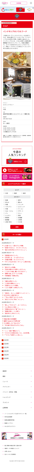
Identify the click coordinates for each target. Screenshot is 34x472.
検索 (17, 227)
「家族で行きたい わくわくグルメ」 (16, 248)
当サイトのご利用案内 (10, 454)
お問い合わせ (8, 451)
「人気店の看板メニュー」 (12, 283)
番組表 (5, 371)
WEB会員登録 (8, 417)
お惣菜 (20, 220)
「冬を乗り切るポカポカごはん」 (14, 325)
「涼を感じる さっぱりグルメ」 (14, 257)
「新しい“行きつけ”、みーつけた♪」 (16, 305)
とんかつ (7, 215)
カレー (20, 213)
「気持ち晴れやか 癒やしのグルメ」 (15, 269)
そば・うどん (9, 211)
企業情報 (5, 408)
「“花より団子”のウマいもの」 (13, 297)
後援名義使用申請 (9, 420)
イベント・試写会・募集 (10, 392)
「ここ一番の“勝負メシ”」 (12, 331)
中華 (6, 209)
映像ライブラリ (9, 423)
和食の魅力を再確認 (10, 319)
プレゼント (6, 402)
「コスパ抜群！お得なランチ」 (13, 287)
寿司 (19, 200)
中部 (6, 193)
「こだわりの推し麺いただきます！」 (16, 271)
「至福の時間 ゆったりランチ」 (14, 260)
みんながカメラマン (10, 426)
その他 (20, 222)
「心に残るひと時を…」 (11, 307)
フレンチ (20, 204)
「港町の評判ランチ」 (11, 281)
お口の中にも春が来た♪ (11, 295)
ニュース (5, 381)
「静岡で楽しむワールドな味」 (13, 273)
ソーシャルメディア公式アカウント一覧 (15, 413)
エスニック (21, 207)
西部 (15, 193)
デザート (20, 211)
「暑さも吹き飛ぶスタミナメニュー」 (16, 250)
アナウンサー (6, 387)
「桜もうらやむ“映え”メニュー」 (14, 299)
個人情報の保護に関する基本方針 (13, 445)
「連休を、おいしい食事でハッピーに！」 (17, 293)
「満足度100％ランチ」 (11, 255)
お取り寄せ (8, 222)
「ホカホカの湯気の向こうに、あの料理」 (17, 333)
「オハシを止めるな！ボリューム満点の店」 (18, 262)
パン (6, 213)
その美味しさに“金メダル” (12, 323)
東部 (24, 193)
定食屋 (20, 217)
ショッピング (6, 397)
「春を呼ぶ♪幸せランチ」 (12, 313)
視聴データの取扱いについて (12, 448)
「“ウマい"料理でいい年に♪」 (13, 335)
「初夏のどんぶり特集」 (11, 285)
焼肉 (19, 215)
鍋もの (20, 202)
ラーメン (20, 209)
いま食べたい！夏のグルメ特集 (13, 246)
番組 (4, 376)
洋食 (6, 204)
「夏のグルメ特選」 (10, 267)
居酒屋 (7, 220)
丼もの (7, 202)
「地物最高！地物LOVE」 (12, 276)
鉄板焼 (7, 217)
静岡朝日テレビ (5, 3)
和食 (6, 200)
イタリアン (8, 207)
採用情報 (18, 3)
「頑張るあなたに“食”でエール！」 (15, 309)
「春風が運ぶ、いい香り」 (12, 311)
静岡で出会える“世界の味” (12, 321)
